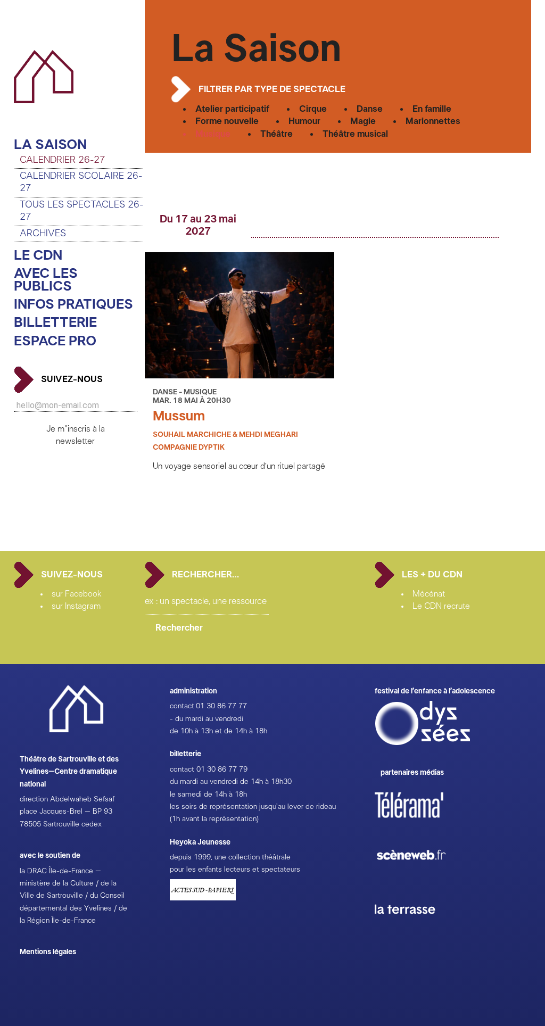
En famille (431, 108)
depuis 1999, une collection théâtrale (230, 857)
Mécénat (428, 594)
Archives (43, 233)
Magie (363, 121)
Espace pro (55, 341)
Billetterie (55, 323)
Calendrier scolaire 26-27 (81, 182)
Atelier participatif (232, 108)
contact (182, 706)
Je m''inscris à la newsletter (75, 435)
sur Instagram (76, 606)
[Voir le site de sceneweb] (421, 877)
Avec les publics (46, 280)
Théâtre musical (355, 133)
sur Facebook (77, 594)
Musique (212, 133)
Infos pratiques (73, 305)
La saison (50, 145)
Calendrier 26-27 (62, 160)
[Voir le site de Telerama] (420, 822)
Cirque (313, 108)
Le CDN (38, 256)
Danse (370, 108)
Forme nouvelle (227, 121)
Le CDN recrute (441, 606)
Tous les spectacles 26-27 (81, 211)
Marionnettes (433, 121)
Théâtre (276, 133)
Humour (304, 121)
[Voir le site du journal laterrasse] (413, 926)
